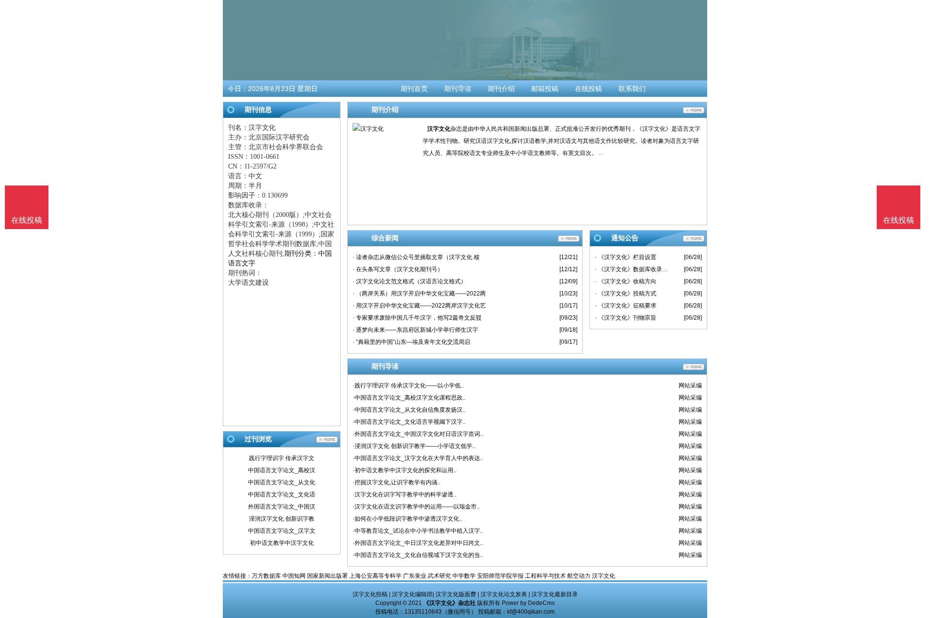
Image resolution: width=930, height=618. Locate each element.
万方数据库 (266, 575)
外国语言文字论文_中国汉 (281, 506)
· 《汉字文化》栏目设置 (625, 257)
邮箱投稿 (544, 89)
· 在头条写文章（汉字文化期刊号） (398, 269)
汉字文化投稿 (370, 594)
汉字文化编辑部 (412, 594)
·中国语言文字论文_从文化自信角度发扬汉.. (409, 409)
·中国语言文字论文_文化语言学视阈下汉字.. (409, 421)
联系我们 (632, 89)
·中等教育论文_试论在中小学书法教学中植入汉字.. (418, 530)
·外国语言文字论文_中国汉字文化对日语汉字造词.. (418, 434)
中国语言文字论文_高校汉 (281, 470)
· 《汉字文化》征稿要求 (625, 305)
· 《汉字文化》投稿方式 (625, 293)
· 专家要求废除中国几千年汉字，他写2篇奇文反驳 (417, 317)
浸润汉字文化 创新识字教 (281, 518)
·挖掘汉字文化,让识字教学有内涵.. (396, 482)
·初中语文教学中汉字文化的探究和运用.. (404, 470)
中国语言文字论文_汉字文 (281, 530)
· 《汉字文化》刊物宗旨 (625, 317)
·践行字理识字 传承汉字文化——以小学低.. (408, 385)
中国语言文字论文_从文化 (281, 482)
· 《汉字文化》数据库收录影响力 (632, 269)
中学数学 (464, 575)
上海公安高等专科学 (375, 575)
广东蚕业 (414, 575)
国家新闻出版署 (327, 575)
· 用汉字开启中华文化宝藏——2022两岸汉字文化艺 (419, 305)
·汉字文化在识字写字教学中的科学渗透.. (404, 494)
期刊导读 (457, 89)
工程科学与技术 (545, 575)
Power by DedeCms (528, 603)
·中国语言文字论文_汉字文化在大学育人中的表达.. (418, 458)
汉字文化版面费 (455, 594)
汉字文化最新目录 (554, 594)
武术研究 (439, 575)
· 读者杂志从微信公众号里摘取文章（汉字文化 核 (416, 257)
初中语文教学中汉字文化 (282, 543)
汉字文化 (438, 128)
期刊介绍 (501, 89)
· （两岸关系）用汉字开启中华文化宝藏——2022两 (419, 293)
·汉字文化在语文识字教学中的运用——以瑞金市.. (416, 506)
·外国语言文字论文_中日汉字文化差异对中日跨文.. (418, 543)
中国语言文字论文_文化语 (281, 494)
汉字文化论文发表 (503, 594)
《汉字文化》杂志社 (449, 603)
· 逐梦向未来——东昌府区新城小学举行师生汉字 (415, 329)
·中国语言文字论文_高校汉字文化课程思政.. (409, 397)
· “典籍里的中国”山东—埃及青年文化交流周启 (411, 342)
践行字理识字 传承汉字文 (281, 458)
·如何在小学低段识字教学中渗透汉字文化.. (407, 518)
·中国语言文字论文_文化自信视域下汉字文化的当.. (418, 555)
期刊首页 (414, 89)
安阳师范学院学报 (500, 575)
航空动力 (578, 575)
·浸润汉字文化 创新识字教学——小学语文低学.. (414, 446)
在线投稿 (588, 89)
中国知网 (294, 575)
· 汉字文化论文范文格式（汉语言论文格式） (409, 281)
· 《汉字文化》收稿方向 (625, 281)
